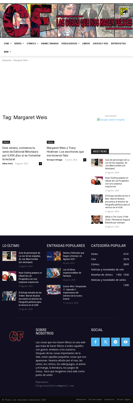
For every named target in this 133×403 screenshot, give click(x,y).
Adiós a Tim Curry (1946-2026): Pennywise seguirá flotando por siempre (117, 220)
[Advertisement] (66, 88)
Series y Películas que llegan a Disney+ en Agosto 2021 (73, 256)
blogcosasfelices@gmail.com (55, 385)
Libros (6, 142)
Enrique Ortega (54, 159)
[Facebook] (95, 342)
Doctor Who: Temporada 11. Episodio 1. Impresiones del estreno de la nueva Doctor (74, 292)
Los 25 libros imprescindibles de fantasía (72, 272)
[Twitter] (105, 342)
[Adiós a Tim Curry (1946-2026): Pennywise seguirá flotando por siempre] (97, 219)
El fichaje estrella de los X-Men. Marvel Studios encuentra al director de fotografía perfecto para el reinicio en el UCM (117, 202)
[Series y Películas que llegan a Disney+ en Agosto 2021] (54, 256)
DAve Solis (7, 163)
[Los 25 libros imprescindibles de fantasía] (54, 273)
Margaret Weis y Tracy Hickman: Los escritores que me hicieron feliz (65, 151)
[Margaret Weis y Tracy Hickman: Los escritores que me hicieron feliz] (66, 134)
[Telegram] (115, 342)
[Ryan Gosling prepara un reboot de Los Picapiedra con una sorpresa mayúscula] (97, 181)
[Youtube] (125, 342)
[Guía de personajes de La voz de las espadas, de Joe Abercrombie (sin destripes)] (97, 163)
